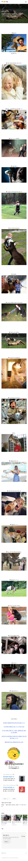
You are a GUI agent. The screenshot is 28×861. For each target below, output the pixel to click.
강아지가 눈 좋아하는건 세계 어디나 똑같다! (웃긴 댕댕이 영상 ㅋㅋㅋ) (14, 737)
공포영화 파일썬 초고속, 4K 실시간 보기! (9, 777)
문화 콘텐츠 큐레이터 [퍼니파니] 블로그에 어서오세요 (10, 838)
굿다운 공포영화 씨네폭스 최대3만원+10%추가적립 (9, 787)
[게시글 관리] (9, 799)
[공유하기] (7, 799)
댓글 (2, 828)
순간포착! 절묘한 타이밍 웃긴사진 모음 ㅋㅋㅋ (14, 723)
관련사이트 (3, 853)
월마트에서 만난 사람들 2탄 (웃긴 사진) (14, 742)
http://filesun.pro (7, 774)
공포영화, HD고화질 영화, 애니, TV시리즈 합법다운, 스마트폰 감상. (9, 790)
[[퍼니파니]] (4, 2)
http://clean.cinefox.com (9, 785)
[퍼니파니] (6, 835)
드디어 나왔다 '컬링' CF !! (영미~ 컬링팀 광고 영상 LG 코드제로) (14, 731)
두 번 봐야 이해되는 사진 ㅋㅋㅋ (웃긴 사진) (14, 726)
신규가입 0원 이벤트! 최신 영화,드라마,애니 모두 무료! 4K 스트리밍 (9, 779)
